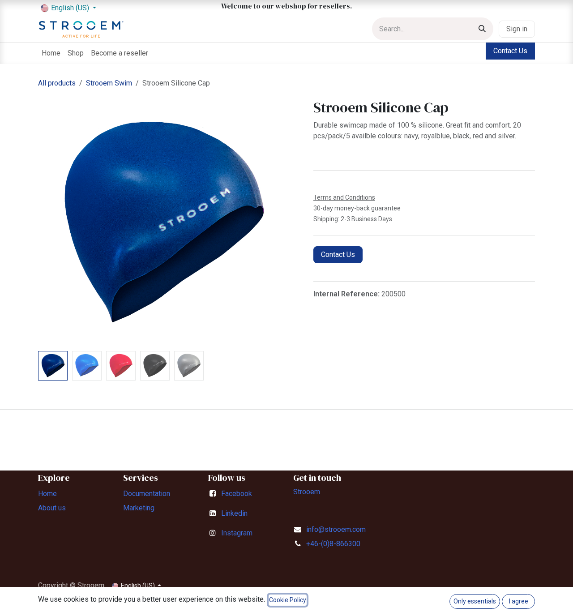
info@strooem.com (336, 529)
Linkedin (234, 513)
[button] (50, 223)
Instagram (236, 533)
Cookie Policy (287, 599)
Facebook (236, 493)
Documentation (146, 493)
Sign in (516, 29)
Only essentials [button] (474, 601)
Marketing (138, 508)
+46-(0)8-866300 (333, 543)
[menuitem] (51, 53)
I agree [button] (518, 601)
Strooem (306, 492)
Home (47, 493)
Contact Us (510, 51)
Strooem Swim (109, 83)
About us (52, 508)
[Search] (482, 28)
